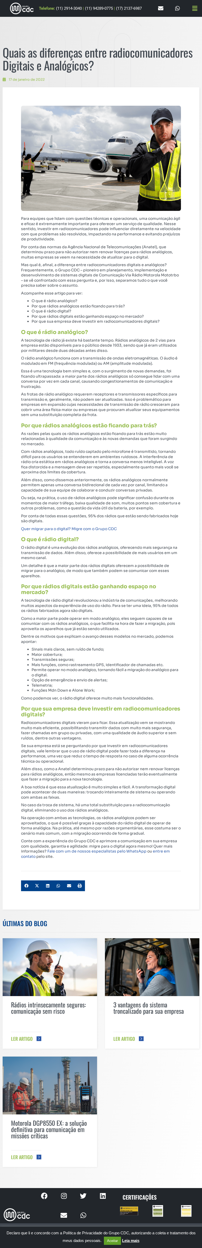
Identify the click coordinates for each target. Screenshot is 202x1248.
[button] (194, 8)
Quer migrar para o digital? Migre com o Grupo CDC (69, 528)
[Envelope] (160, 8)
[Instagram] (63, 1196)
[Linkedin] (102, 1196)
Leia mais (130, 1240)
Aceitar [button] (112, 1241)
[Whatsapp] (177, 8)
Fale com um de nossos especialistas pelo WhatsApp (97, 851)
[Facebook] (44, 1196)
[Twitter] (83, 1196)
